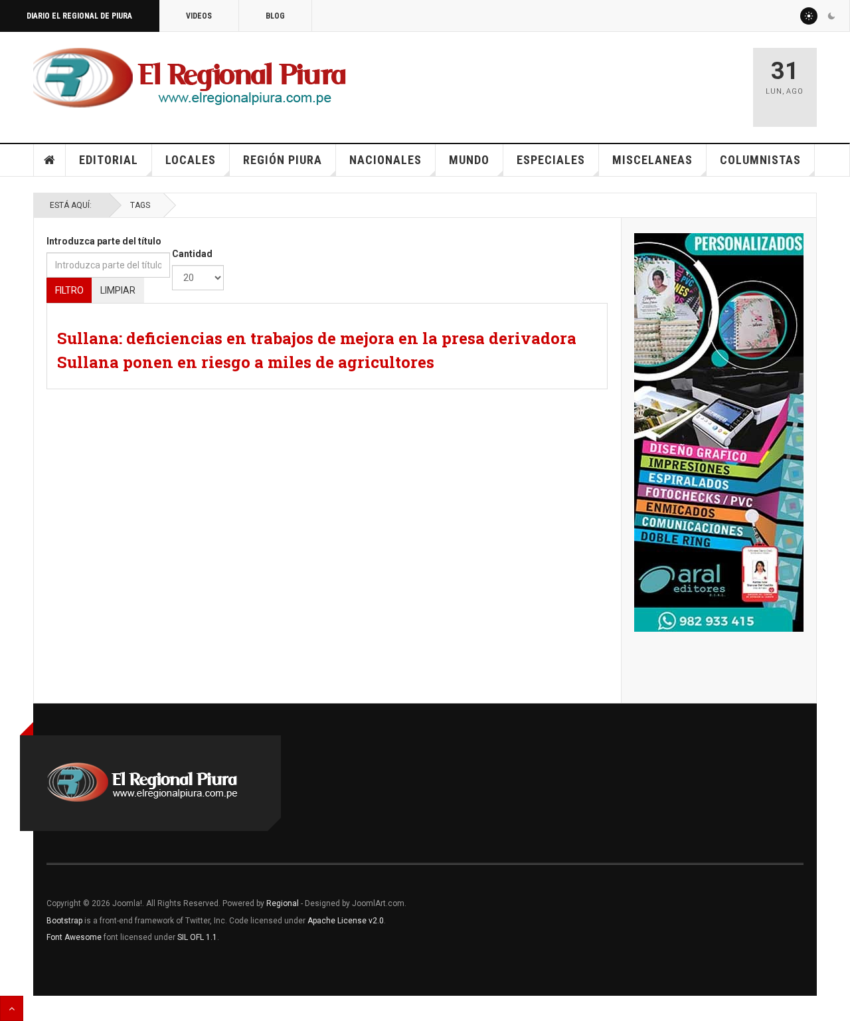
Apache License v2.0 (345, 920)
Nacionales (385, 160)
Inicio (50, 160)
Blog (275, 16)
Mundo (469, 160)
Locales (190, 160)
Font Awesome (74, 937)
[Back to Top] (11, 1008)
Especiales (551, 160)
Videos (199, 16)
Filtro (69, 290)
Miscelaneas (652, 160)
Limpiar (117, 290)
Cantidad (192, 253)
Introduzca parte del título (103, 241)
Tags (140, 205)
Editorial (108, 160)
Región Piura (282, 160)
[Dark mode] (831, 16)
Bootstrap (64, 920)
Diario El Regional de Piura (79, 16)
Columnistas (760, 160)
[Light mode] (808, 16)
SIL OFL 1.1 (197, 937)
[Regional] (189, 78)
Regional (282, 903)
